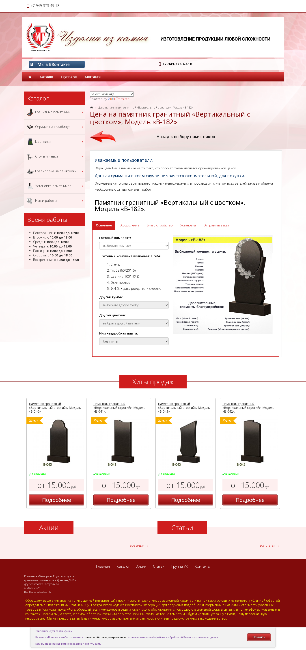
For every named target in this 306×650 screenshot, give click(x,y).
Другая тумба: (111, 297)
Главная (103, 566)
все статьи (267, 545)
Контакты (93, 77)
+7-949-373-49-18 (177, 64)
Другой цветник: (113, 315)
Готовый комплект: (115, 238)
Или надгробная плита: (118, 333)
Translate (122, 99)
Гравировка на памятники (55, 170)
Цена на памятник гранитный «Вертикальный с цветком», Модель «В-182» (145, 107)
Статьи (158, 566)
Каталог (46, 77)
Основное (104, 225)
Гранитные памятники (52, 111)
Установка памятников (52, 185)
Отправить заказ (216, 225)
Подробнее (56, 499)
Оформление (129, 225)
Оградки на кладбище (52, 126)
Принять (258, 637)
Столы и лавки (46, 156)
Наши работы (45, 200)
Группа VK (69, 77)
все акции (137, 545)
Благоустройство (160, 225)
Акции (141, 566)
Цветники (42, 141)
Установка (188, 225)
